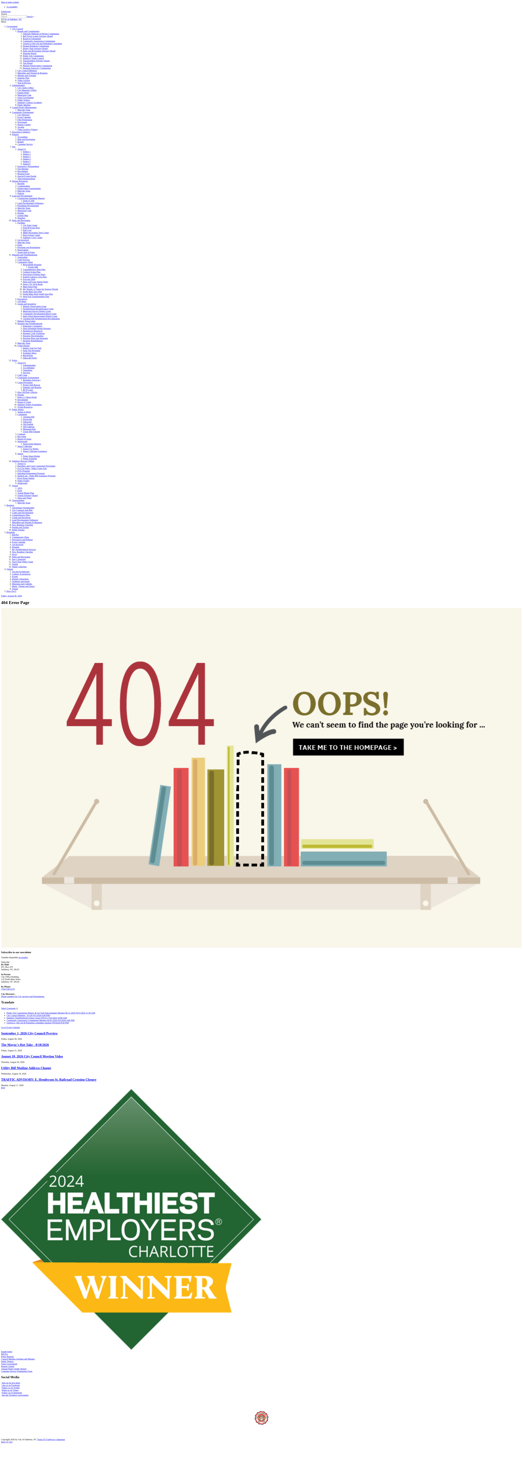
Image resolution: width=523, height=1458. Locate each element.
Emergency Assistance (32, 326)
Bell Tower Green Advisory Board (38, 36)
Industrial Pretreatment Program (31, 473)
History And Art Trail (32, 348)
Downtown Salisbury (21, 132)
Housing (15, 547)
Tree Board (28, 63)
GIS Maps (21, 301)
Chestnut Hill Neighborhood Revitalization (41, 318)
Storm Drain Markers (32, 444)
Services (26, 373)
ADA (19, 488)
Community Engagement (23, 112)
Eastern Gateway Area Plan (35, 277)
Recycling (21, 436)
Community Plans (25, 262)
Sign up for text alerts (11, 1383)
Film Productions (24, 120)
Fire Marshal (22, 169)
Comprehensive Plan (21, 515)
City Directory (23, 115)
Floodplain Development (28, 206)
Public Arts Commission (33, 56)
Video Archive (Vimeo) (27, 129)
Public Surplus (18, 530)
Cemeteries (22, 414)
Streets (20, 454)
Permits (20, 213)
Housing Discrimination (33, 336)
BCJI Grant (28, 390)
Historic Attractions (20, 579)
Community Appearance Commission (39, 41)
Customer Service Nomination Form (16, 1371)
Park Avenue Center (31, 235)
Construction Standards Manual (31, 198)
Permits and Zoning (20, 527)
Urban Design (23, 346)
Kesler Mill (33, 267)
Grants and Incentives (26, 304)
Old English (28, 424)
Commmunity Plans (20, 537)
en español (23, 957)
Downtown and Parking (22, 540)
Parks (19, 245)
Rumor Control (24, 124)
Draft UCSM (28, 201)
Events (15, 576)
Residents (11, 532)
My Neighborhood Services (24, 549)
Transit (15, 485)
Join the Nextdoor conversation (15, 1395)
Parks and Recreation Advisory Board (39, 51)
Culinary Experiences (21, 574)
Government (12, 26)
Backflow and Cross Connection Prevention (36, 466)
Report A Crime (24, 402)
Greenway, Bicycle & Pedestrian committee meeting (38, 1023)
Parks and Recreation (21, 220)
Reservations (22, 250)
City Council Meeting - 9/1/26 (28, 1015)
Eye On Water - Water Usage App (32, 468)
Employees (6, 11)
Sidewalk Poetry (30, 358)
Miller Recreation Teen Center (36, 233)
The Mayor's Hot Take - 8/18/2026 (25, 1044)
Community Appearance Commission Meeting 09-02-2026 (41, 1020)
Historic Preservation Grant (34, 306)
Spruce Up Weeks (30, 449)
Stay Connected (19, 559)
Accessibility (12, 7)
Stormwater (22, 441)
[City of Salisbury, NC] (11, 19)
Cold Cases (22, 375)
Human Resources (20, 181)
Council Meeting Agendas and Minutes (18, 1359)
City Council (17, 29)
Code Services (23, 260)
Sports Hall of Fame (26, 252)
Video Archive (23, 80)
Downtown (22, 299)
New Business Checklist (22, 525)
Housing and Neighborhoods (29, 323)
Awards (20, 127)
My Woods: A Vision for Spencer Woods (40, 289)
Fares (19, 490)
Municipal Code (24, 95)
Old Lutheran (28, 427)
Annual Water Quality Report (13, 1369)
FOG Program (23, 471)
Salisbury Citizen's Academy (29, 102)
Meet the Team (23, 110)
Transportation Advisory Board (36, 61)
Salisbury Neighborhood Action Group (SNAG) (37, 1018)
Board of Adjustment (32, 39)
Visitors (10, 569)
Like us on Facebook (11, 1385)
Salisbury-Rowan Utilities (23, 461)
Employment (6, 1351)
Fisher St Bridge (30, 458)
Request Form (23, 174)
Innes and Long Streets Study (35, 282)
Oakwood (27, 422)
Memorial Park (29, 429)
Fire (13, 147)
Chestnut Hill (28, 417)
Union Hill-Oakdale (31, 431)
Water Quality (23, 481)
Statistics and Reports (32, 387)
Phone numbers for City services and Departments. (23, 996)
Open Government (25, 97)
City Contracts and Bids (22, 510)
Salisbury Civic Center (32, 237)
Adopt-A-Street (24, 412)
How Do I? (11, 591)
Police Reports (7, 1356)
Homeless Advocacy (32, 380)
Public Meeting (24, 105)
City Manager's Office (27, 90)
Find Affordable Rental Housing (37, 328)
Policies (20, 193)
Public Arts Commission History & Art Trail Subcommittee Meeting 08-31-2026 (51, 1013)
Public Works (18, 409)
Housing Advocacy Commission (37, 68)
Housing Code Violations (34, 333)
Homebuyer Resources (32, 331)
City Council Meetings (27, 70)
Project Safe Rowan (31, 385)
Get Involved (23, 240)
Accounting (22, 137)
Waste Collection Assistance (35, 451)
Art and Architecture (21, 571)
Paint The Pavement (31, 350)
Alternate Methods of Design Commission (41, 34)
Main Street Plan (30, 287)
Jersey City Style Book (33, 284)
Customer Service (25, 144)
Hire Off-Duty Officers (27, 392)
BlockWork (28, 355)
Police (14, 360)
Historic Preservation (26, 321)
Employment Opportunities (29, 188)
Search (30, 16)
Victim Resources (25, 407)
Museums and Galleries (22, 584)
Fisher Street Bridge (31, 456)
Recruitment (22, 171)
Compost (21, 434)
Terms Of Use (43, 1439)
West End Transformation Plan (36, 296)
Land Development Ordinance (30, 203)
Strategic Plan (23, 78)
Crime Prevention (25, 382)
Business (10, 505)
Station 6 (27, 164)
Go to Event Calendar (10, 1027)
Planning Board (29, 53)
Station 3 (27, 156)
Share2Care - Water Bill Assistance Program (36, 476)
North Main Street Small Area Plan (38, 294)
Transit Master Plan (25, 493)
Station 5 (27, 161)
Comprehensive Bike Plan (34, 269)
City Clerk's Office (25, 88)
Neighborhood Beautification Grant (38, 309)
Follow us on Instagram (12, 1393)
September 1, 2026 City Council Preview (29, 1033)
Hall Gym (27, 230)
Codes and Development (22, 513)
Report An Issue (24, 439)
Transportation (18, 500)
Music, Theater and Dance (23, 586)
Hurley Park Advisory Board (35, 48)
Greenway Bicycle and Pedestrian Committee (42, 43)
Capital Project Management (24, 107)
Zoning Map (22, 215)
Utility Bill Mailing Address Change (26, 1068)
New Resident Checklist (22, 552)
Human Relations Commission (36, 46)
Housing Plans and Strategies (35, 338)
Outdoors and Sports (21, 581)
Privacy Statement (57, 1439)
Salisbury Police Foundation (29, 404)
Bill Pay (15, 535)
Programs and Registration (28, 247)
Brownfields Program (32, 264)
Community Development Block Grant (39, 314)
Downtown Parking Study (34, 274)
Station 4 (27, 159)
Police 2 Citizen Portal (27, 397)
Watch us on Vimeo (10, 1390)
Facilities (21, 223)
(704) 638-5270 (8, 989)
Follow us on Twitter (11, 1388)
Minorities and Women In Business (32, 73)
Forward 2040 (29, 279)
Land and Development (22, 196)
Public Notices (23, 100)
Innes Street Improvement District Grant (40, 316)
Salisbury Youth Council (33, 58)
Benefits (21, 183)
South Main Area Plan (32, 291)
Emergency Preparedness (28, 166)
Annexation (22, 257)
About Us (21, 149)
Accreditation (28, 368)
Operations (27, 370)
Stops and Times (24, 498)
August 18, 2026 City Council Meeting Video (32, 1056)
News (14, 554)
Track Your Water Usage (22, 562)
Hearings (21, 218)
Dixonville (27, 419)
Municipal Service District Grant (37, 311)
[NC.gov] (11, 1437)
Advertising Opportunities (23, 508)
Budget (20, 142)
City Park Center (30, 225)
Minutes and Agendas (26, 75)
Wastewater (22, 483)
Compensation (23, 186)
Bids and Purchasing (26, 139)
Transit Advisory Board (27, 495)
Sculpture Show (30, 353)
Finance (15, 134)
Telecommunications (26, 179)
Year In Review (24, 83)
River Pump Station (25, 478)
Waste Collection (24, 446)
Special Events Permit (26, 176)
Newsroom (22, 122)
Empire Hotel (23, 93)
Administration (18, 85)
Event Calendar (24, 117)
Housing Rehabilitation (33, 341)
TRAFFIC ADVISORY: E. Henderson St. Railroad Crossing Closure (48, 1079)
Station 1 (27, 151)
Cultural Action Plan (31, 272)
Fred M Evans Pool (31, 228)
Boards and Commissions (28, 31)
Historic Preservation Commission (37, 66)
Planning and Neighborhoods (24, 255)
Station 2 (27, 154)
